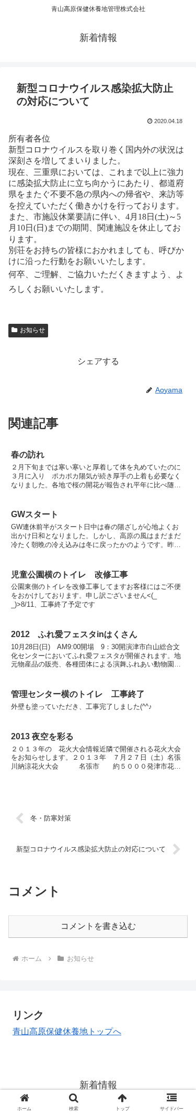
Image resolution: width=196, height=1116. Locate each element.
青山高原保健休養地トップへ (67, 1031)
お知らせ (32, 330)
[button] (175, 934)
